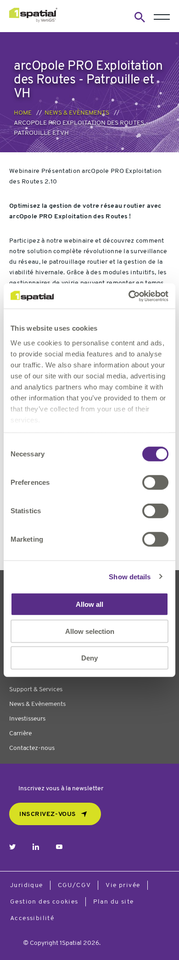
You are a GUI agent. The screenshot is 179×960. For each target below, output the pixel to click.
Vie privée (123, 885)
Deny (89, 658)
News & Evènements (77, 113)
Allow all (89, 604)
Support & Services (35, 689)
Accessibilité (32, 918)
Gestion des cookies (44, 902)
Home (23, 113)
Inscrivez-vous (47, 814)
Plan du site (113, 902)
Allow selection (89, 631)
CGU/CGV (74, 885)
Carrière (20, 733)
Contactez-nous (32, 748)
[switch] (155, 482)
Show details (130, 576)
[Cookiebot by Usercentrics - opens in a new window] (128, 296)
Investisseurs (27, 719)
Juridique (26, 885)
